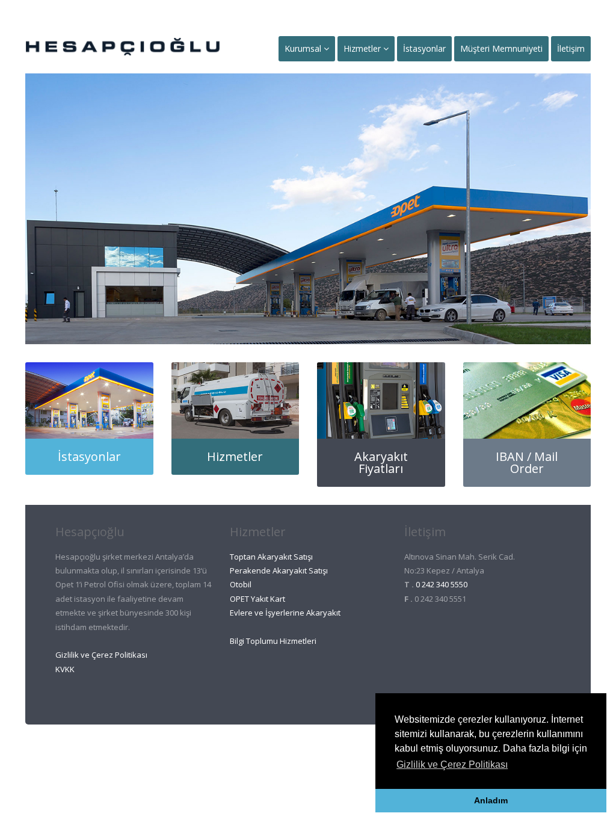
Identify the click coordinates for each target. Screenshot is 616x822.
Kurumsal (304, 48)
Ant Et (333, 748)
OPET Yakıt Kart (257, 598)
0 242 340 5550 (441, 584)
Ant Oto (286, 748)
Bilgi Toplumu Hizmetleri (273, 640)
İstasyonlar (424, 48)
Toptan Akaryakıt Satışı (271, 556)
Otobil (240, 584)
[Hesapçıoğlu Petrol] (123, 45)
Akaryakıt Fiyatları (381, 462)
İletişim (571, 48)
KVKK (65, 669)
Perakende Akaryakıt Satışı (279, 570)
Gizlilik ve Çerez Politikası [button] (452, 764)
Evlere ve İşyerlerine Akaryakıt (285, 612)
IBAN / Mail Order (527, 462)
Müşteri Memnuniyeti (501, 48)
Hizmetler (363, 48)
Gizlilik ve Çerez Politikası (101, 654)
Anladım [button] (491, 800)
